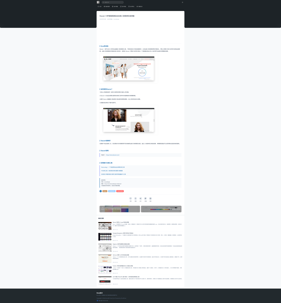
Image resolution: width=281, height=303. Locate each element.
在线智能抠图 (112, 191)
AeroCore (112, 298)
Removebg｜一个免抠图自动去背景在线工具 (113, 167)
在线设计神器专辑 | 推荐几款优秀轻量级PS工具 (113, 174)
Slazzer (104, 191)
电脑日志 (140, 6)
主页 (100, 6)
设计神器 (116, 6)
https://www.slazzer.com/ (112, 155)
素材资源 (108, 6)
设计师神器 (109, 19)
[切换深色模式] (182, 2)
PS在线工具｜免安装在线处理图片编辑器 (112, 171)
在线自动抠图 (120, 191)
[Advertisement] (140, 31)
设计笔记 (132, 6)
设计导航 (124, 6)
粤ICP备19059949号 (103, 300)
